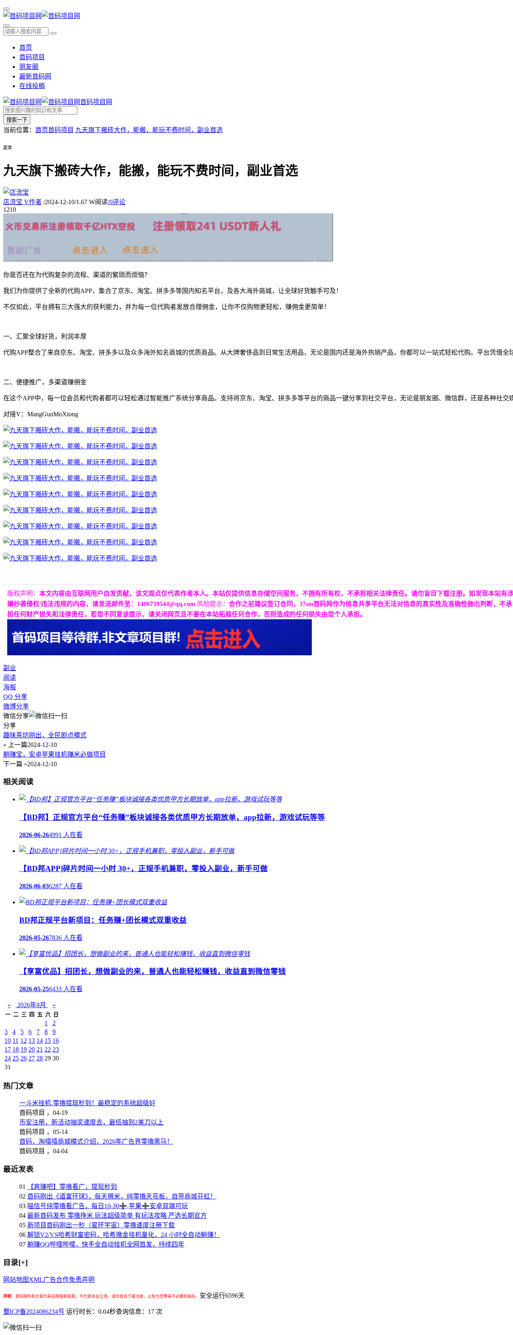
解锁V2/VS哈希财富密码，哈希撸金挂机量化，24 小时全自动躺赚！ (123, 1234)
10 (7, 1040)
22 (47, 1049)
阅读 (9, 677)
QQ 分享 (15, 696)
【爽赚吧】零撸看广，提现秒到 (72, 1186)
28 (39, 1058)
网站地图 (16, 1279)
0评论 (116, 202)
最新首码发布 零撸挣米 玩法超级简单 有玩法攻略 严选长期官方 (117, 1215)
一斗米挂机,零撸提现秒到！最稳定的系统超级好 (87, 1103)
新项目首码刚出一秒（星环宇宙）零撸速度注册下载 (101, 1225)
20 (31, 1049)
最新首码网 (35, 76)
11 (15, 1040)
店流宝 (22, 202)
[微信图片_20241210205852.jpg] (80, 462)
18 (15, 1049)
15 (47, 1040)
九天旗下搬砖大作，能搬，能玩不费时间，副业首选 (149, 129)
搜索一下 (16, 120)
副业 (9, 667)
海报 (9, 687)
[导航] (6, 9)
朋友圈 (28, 66)
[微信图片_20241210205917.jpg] (80, 478)
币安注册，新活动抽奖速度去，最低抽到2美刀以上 (91, 1122)
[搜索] (6, 25)
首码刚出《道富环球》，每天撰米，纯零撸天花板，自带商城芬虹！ (121, 1196)
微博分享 (16, 706)
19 (23, 1049)
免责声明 (82, 1279)
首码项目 (32, 57)
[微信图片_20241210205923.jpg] (80, 494)
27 (31, 1058)
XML (36, 1279)
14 (39, 1040)
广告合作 (56, 1279)
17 (7, 1049)
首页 (25, 47)
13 (31, 1040)
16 (56, 1040)
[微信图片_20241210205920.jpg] (80, 526)
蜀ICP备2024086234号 (34, 1311)
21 (39, 1049)
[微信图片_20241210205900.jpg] (80, 446)
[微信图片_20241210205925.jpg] (80, 510)
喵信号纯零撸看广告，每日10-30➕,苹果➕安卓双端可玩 (107, 1206)
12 (23, 1040)
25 (15, 1058)
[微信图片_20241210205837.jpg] (80, 430)
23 (56, 1049)
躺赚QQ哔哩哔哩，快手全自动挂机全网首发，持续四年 (105, 1244)
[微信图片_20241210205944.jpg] (80, 542)
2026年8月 (32, 1005)
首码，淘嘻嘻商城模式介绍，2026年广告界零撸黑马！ (96, 1141)
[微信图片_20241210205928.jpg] (80, 558)
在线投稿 (32, 85)
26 (23, 1058)
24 (7, 1058)
